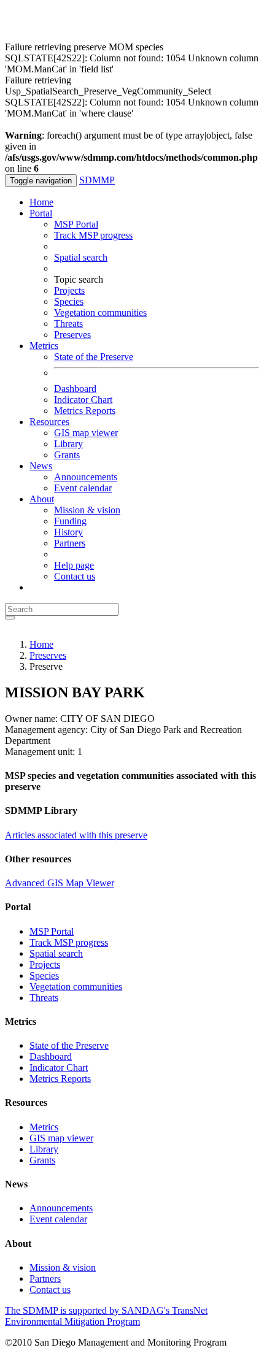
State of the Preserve (93, 356)
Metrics (43, 1127)
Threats (68, 323)
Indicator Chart (83, 399)
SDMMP (97, 180)
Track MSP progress (93, 235)
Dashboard (75, 388)
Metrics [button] (43, 345)
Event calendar (83, 488)
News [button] (40, 466)
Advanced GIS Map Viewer (59, 883)
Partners (69, 543)
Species (68, 301)
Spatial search (80, 257)
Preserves (72, 334)
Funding (70, 521)
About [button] (41, 499)
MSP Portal (76, 224)
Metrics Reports (84, 410)
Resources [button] (49, 421)
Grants (67, 455)
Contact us (74, 576)
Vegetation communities (100, 312)
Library (68, 444)
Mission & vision (87, 510)
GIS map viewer (86, 432)
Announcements (85, 477)
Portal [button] (40, 213)
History (68, 532)
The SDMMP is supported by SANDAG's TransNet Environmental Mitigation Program (106, 1316)
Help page (74, 565)
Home (41, 202)
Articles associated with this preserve (76, 835)
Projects (69, 290)
